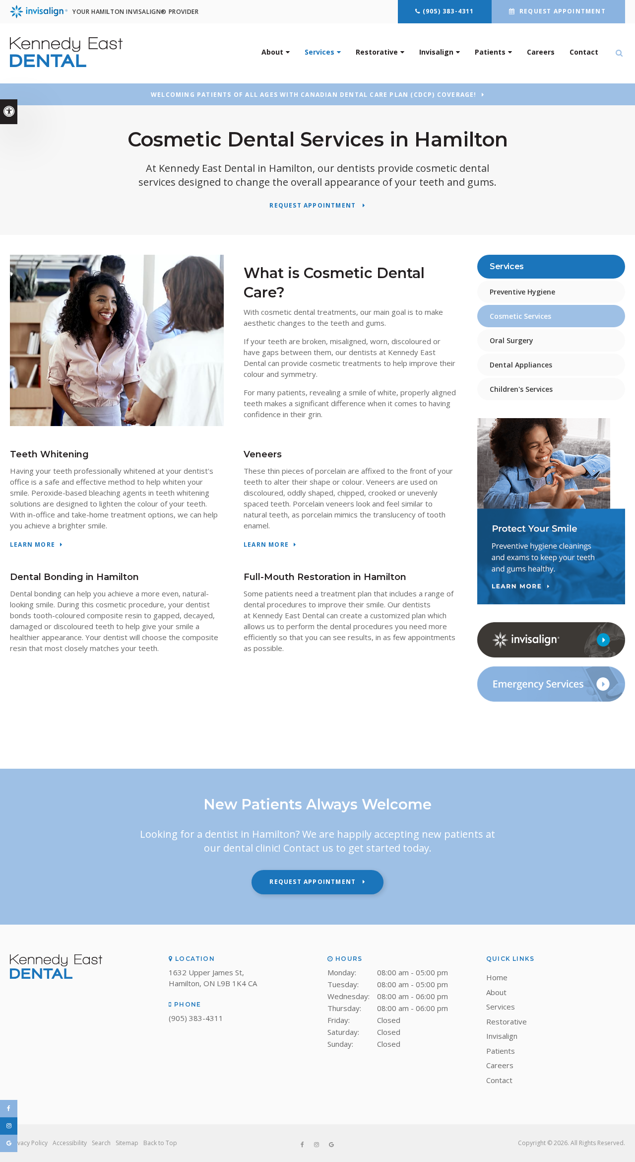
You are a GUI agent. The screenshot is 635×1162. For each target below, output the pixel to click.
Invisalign (436, 52)
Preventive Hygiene (522, 291)
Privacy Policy (29, 1143)
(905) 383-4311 (448, 11)
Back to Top (160, 1143)
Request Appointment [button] (562, 11)
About (272, 52)
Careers (541, 52)
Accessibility (70, 1143)
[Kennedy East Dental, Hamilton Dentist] (56, 976)
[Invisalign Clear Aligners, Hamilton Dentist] (551, 655)
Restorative (377, 52)
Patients (490, 52)
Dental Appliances (521, 364)
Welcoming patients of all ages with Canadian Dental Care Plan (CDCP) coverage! (314, 95)
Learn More (32, 545)
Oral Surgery (511, 340)
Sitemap (127, 1143)
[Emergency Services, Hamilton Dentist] (551, 699)
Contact (584, 52)
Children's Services (521, 389)
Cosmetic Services (520, 316)
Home (497, 977)
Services (319, 52)
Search (101, 1143)
